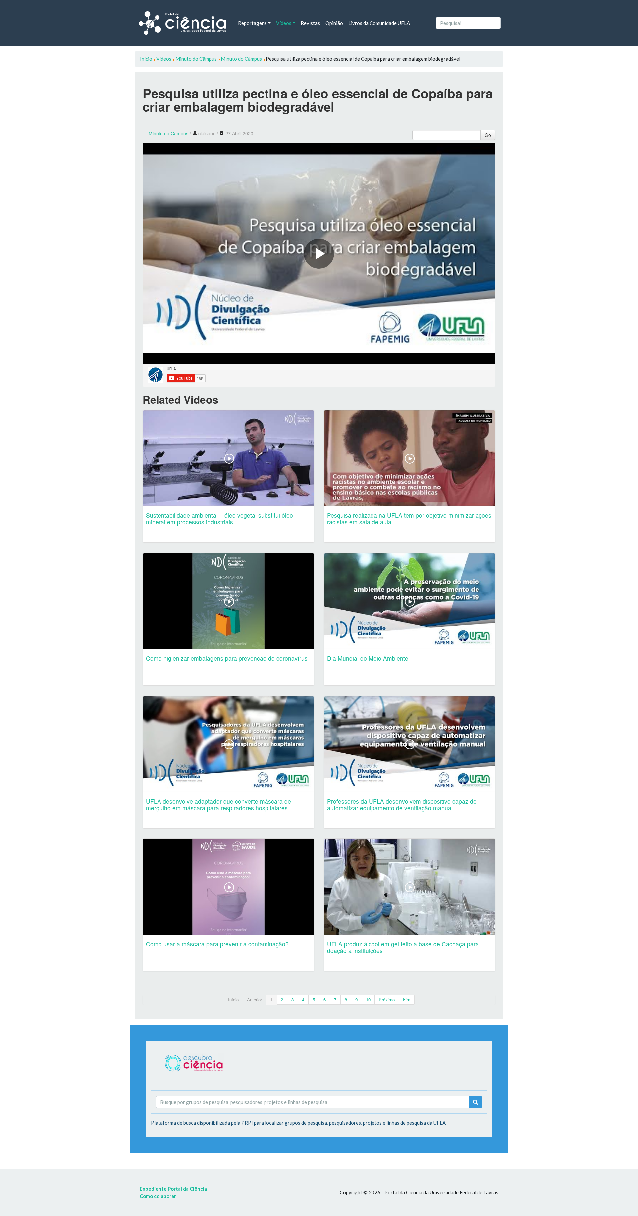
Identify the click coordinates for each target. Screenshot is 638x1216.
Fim (406, 999)
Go (488, 135)
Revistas (310, 23)
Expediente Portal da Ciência (173, 1189)
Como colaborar (158, 1196)
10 (368, 999)
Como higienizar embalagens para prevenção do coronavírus (227, 658)
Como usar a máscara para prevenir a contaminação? (217, 944)
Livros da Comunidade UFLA (379, 23)
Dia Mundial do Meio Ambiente (367, 658)
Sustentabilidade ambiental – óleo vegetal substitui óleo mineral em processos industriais (219, 518)
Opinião (334, 23)
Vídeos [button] (283, 23)
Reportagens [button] (252, 23)
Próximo (387, 999)
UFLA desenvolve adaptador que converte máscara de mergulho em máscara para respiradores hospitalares (218, 804)
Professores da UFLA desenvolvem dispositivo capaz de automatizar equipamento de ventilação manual (402, 804)
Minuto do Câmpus (168, 133)
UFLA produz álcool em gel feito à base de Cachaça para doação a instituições (403, 947)
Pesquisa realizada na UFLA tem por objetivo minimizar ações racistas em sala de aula (409, 518)
